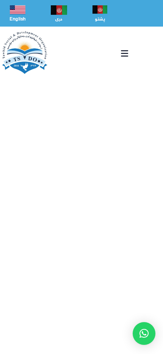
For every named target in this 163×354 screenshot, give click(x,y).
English (17, 19)
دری (59, 19)
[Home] (24, 52)
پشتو (100, 19)
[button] (144, 333)
